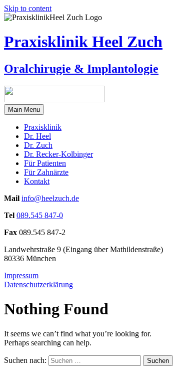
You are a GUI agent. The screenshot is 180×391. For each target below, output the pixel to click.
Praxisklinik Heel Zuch (83, 42)
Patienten (45, 163)
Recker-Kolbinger (58, 154)
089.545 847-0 (39, 215)
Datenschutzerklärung (38, 284)
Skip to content (28, 8)
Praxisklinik (43, 127)
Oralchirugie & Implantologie (81, 68)
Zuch (38, 145)
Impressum (21, 275)
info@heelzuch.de (50, 198)
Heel (37, 136)
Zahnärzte (46, 172)
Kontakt (37, 181)
